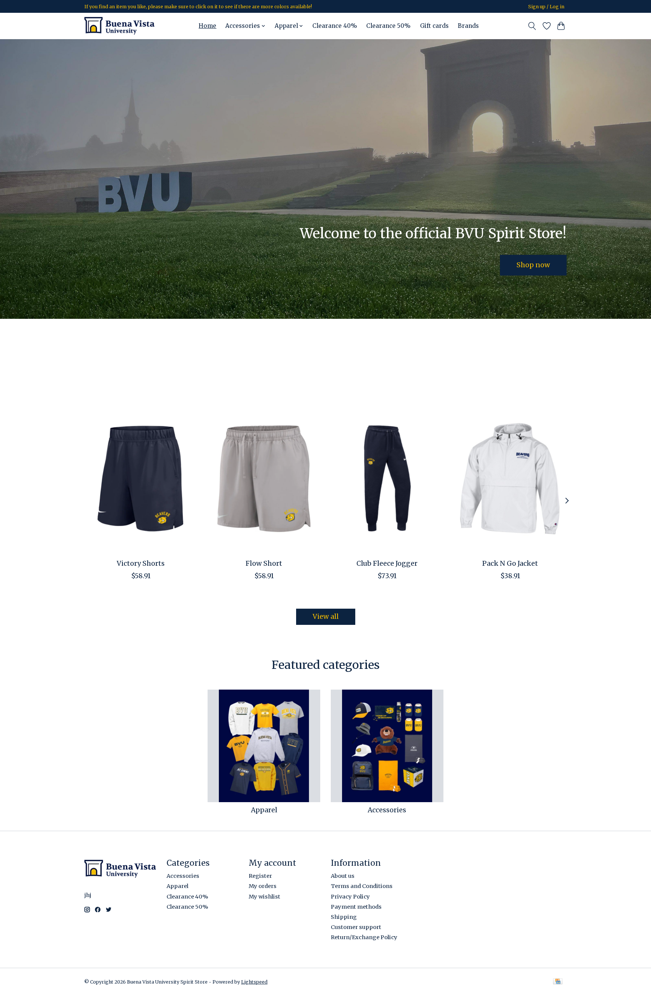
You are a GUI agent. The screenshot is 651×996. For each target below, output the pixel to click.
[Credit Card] (557, 981)
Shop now (533, 264)
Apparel (264, 810)
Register (260, 876)
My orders (263, 886)
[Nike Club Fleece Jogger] (387, 478)
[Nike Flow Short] (264, 478)
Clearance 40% (334, 25)
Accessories (387, 810)
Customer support (356, 927)
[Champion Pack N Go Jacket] (510, 478)
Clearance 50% (388, 25)
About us (343, 876)
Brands (468, 25)
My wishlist (264, 896)
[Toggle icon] (532, 26)
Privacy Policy (350, 896)
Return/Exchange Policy (364, 937)
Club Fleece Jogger (386, 563)
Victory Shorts (141, 563)
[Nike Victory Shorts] (140, 478)
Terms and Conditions (362, 886)
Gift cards (434, 25)
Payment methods (356, 906)
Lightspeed (254, 982)
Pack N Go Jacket (510, 563)
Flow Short (264, 563)
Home (207, 25)
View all (326, 616)
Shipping (344, 917)
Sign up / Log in (546, 6)
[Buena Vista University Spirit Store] (119, 25)
